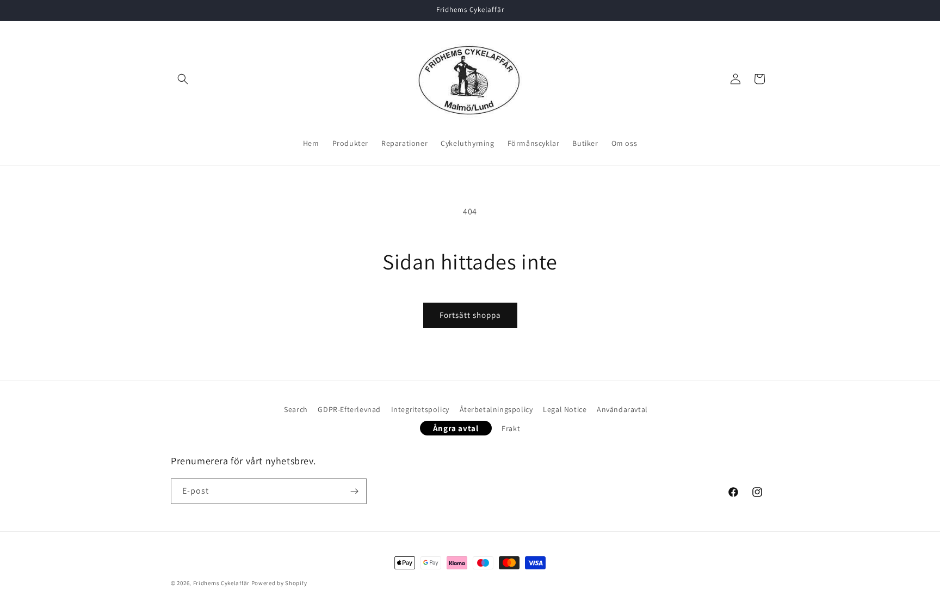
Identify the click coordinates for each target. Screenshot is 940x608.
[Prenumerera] (354, 491)
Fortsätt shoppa (470, 315)
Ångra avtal (456, 428)
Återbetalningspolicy (496, 409)
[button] (183, 79)
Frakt (511, 428)
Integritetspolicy (420, 409)
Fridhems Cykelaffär (221, 583)
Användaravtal (622, 409)
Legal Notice (564, 409)
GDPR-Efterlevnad (349, 409)
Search (296, 409)
